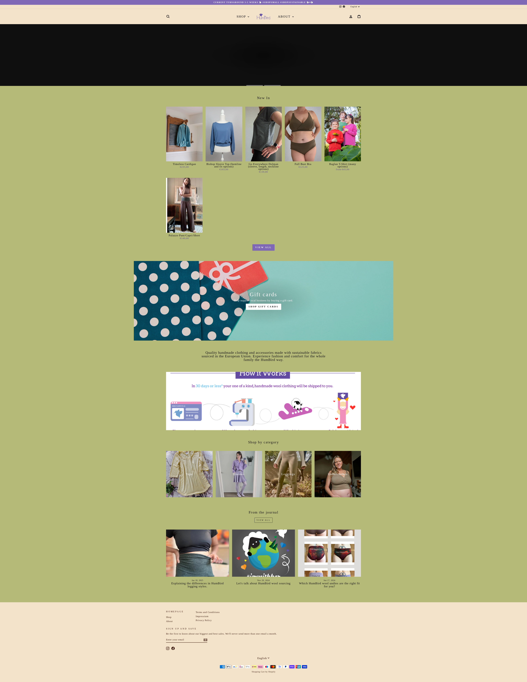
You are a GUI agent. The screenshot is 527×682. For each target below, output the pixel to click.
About (285, 16)
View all (263, 247)
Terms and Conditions (208, 612)
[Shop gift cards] (263, 301)
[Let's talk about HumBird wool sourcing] (263, 553)
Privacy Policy (204, 620)
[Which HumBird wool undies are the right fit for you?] (329, 553)
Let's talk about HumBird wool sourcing (263, 583)
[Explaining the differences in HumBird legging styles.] (197, 553)
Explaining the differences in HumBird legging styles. (197, 585)
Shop (242, 16)
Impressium (202, 616)
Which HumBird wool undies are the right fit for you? (329, 585)
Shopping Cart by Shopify (263, 672)
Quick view (184, 158)
